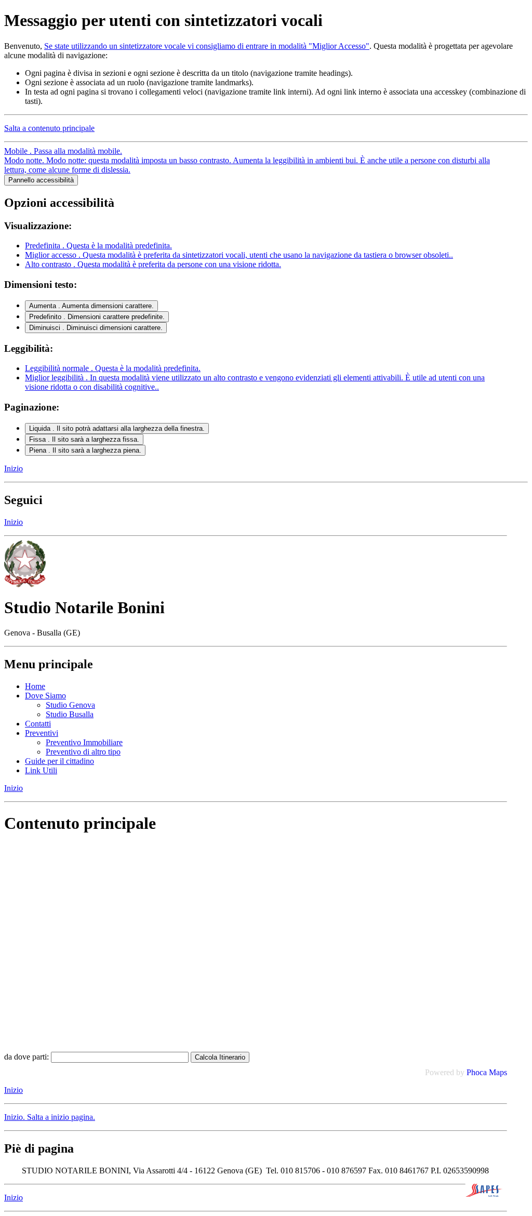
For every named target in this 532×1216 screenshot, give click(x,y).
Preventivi (41, 733)
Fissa (84, 439)
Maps (498, 1072)
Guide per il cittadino (59, 761)
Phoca (477, 1072)
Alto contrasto (153, 264)
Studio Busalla (70, 714)
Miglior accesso (239, 254)
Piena (85, 450)
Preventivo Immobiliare (84, 742)
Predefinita (98, 245)
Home (35, 686)
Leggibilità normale (113, 368)
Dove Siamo (45, 695)
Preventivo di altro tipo (83, 751)
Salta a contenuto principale (49, 128)
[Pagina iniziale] (25, 584)
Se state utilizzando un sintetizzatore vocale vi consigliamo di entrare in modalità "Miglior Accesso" (206, 46)
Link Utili (41, 770)
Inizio (13, 468)
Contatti (38, 723)
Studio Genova (70, 704)
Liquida (117, 428)
